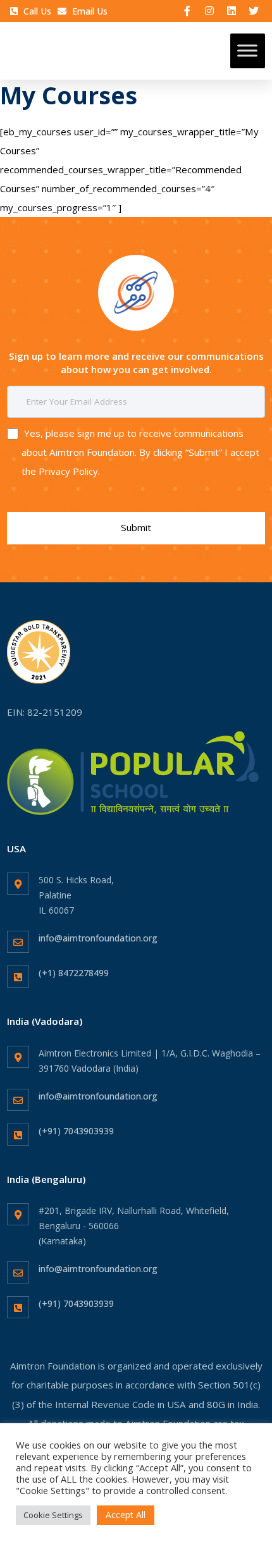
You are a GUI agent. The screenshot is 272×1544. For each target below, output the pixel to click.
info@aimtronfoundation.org (98, 938)
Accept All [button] (125, 1515)
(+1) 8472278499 (74, 973)
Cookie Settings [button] (53, 1515)
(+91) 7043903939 (76, 1131)
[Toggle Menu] (247, 51)
